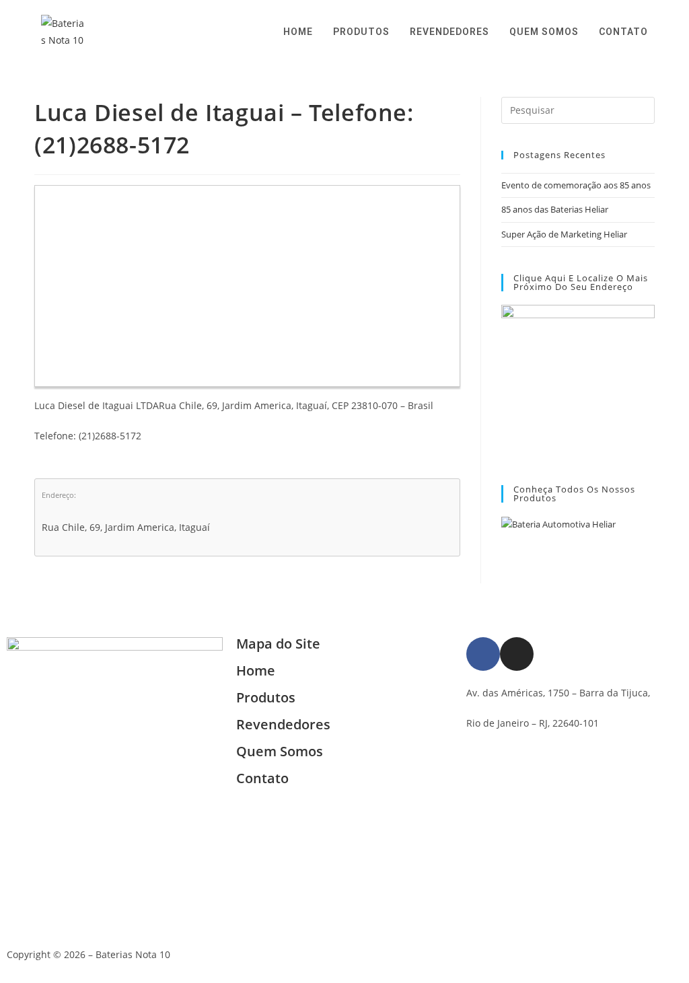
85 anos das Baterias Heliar (554, 209)
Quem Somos (279, 751)
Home (255, 670)
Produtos (265, 697)
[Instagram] (517, 654)
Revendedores (283, 724)
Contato (262, 778)
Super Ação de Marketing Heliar (564, 234)
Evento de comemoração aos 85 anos (576, 185)
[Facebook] (483, 654)
